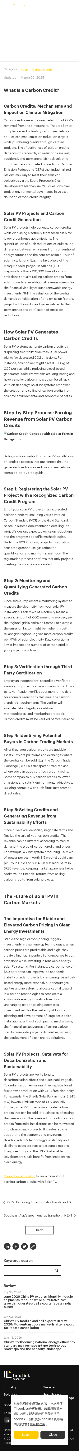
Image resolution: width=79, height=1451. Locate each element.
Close (53, 1434)
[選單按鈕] (5, 6)
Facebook (15, 1246)
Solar (24, 69)
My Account (59, 6)
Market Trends (42, 69)
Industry (10, 1387)
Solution (10, 1394)
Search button (45, 6)
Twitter (24, 1246)
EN (35, 6)
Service (49, 1387)
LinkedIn (7, 1420)
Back (39, 1230)
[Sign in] (74, 6)
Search (56, 1270)
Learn (26, 1434)
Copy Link (33, 1246)
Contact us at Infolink (19, 1176)
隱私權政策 (37, 1424)
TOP (71, 1444)
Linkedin (7, 1246)
